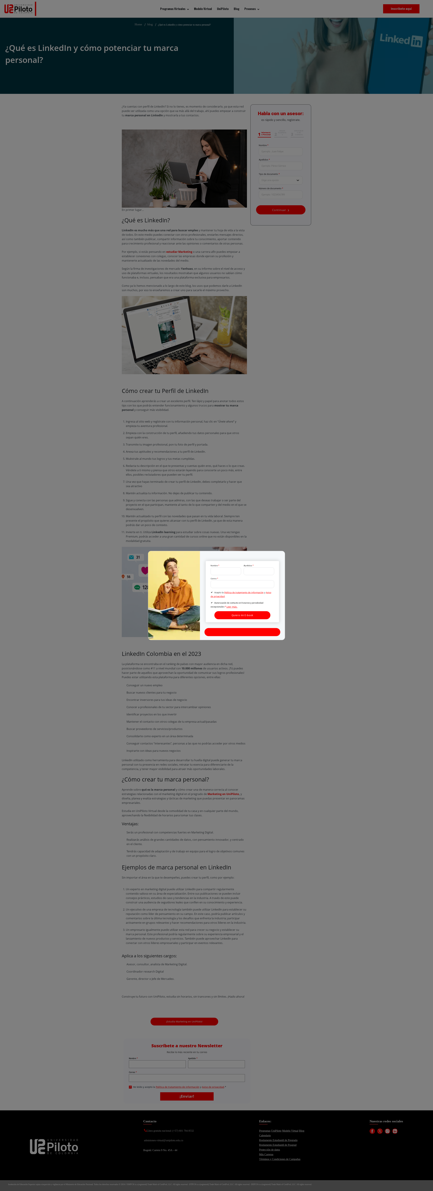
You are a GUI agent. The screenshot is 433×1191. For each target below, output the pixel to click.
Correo (214, 579)
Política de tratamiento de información (244, 592)
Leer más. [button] (232, 607)
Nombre (215, 566)
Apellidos (249, 566)
